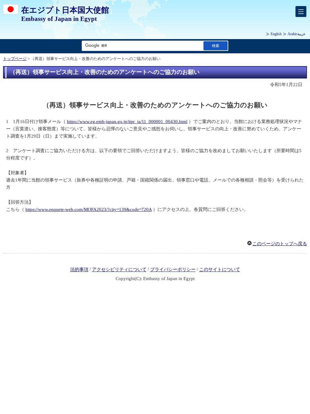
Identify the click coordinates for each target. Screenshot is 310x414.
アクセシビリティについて (119, 269)
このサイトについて (219, 269)
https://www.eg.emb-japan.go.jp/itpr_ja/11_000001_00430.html (127, 121)
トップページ (15, 59)
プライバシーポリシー (173, 269)
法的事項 (79, 269)
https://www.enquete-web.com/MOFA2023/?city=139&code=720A (88, 209)
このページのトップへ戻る (279, 243)
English (276, 34)
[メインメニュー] (300, 11)
